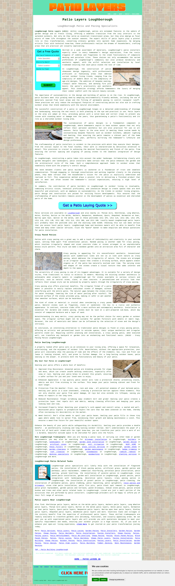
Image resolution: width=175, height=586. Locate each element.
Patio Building (81, 538)
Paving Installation (122, 538)
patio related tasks (72, 490)
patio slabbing (77, 483)
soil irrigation (96, 444)
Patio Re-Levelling (81, 536)
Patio (37, 213)
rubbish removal (127, 452)
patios (109, 196)
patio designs (99, 328)
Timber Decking (104, 543)
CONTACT (127, 14)
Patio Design (50, 543)
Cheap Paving (50, 533)
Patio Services (48, 531)
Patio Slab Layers (68, 543)
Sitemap (36, 566)
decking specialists (59, 454)
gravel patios (126, 476)
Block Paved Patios (124, 536)
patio (71, 109)
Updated (46, 566)
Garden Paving (92, 531)
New (41, 566)
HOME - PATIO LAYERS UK (87, 559)
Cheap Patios (51, 541)
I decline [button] (103, 579)
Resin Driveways (82, 566)
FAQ (51, 566)
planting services (128, 454)
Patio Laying (77, 531)
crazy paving (132, 282)
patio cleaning (127, 480)
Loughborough (74, 213)
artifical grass (58, 444)
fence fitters (56, 447)
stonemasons (92, 452)
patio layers (118, 39)
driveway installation (96, 439)
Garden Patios (125, 531)
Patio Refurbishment (60, 536)
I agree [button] (95, 579)
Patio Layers (63, 531)
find (42, 504)
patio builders (42, 98)
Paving (109, 536)
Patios (136, 533)
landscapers (54, 442)
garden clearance (57, 449)
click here (82, 524)
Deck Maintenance (123, 543)
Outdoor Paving (67, 541)
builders (132, 439)
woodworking (94, 454)
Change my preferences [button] (116, 579)
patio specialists (74, 466)
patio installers (132, 50)
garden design (130, 442)
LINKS (114, 14)
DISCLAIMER (135, 14)
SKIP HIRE (131, 444)
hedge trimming (129, 449)
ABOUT (120, 14)
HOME (109, 14)
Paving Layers (41, 536)
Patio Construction (86, 541)
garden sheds (130, 447)
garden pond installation (91, 442)
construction (93, 69)
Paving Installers (106, 533)
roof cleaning (57, 452)
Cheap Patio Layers (100, 538)
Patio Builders (66, 533)
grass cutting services (93, 447)
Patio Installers (109, 531)
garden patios (66, 488)
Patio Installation (85, 533)
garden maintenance (94, 449)
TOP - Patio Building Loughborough (51, 550)
